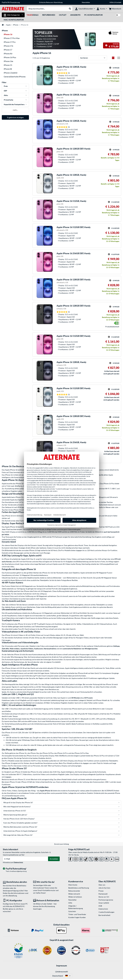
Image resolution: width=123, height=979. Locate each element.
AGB (100, 906)
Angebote (75, 15)
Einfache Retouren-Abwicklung (50, 2)
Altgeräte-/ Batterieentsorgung (75, 907)
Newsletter (86, 2)
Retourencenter (74, 891)
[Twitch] (117, 859)
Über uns (101, 885)
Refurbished (48, 15)
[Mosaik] (118, 57)
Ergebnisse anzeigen (15, 117)
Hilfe (111, 2)
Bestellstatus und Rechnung (78, 888)
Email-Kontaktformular (46, 890)
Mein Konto (72, 885)
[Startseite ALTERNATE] (13, 8)
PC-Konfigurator (93, 15)
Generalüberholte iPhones (15, 76)
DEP (5, 91)
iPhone (15, 25)
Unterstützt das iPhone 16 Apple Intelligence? (20, 831)
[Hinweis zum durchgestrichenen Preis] (106, 45)
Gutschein (72, 911)
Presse (100, 891)
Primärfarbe (8, 100)
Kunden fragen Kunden (77, 917)
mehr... (15, 110)
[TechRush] (107, 859)
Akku (6, 95)
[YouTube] (112, 859)
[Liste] (113, 57)
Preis (6, 86)
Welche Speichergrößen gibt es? (15, 815)
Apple (8, 25)
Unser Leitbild (103, 903)
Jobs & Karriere (104, 888)
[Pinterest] (96, 859)
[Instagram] (76, 859)
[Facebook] (70, 859)
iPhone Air (8, 53)
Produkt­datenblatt (112, 327)
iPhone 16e (8, 61)
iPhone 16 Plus (10, 57)
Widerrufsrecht (74, 894)
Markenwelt (103, 894)
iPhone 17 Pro (9, 42)
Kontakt (118, 2)
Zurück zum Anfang (61, 844)
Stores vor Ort (103, 897)
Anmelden (54, 859)
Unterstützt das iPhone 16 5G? (14, 811)
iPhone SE (8, 69)
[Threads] (81, 859)
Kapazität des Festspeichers (14, 104)
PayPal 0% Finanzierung (11, 2)
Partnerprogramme (105, 900)
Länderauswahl (61, 971)
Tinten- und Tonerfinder (77, 914)
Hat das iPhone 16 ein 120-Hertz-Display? (19, 819)
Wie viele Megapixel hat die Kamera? (17, 807)
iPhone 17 (8, 49)
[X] (91, 859)
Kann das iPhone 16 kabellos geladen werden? (20, 823)
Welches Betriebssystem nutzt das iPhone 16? (20, 827)
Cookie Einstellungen (106, 912)
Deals (32, 15)
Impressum (61, 965)
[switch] (118, 15)
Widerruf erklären (75, 897)
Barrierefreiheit (104, 915)
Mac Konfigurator (14, 19)
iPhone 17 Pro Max (12, 38)
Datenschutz (18, 862)
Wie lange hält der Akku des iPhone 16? (18, 835)
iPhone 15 (8, 65)
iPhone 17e (8, 46)
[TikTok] (86, 859)
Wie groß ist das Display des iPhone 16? (18, 802)
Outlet (62, 15)
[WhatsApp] (101, 859)
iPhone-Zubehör (11, 73)
